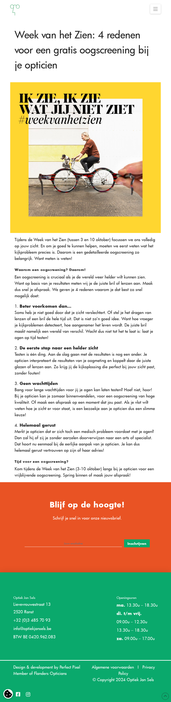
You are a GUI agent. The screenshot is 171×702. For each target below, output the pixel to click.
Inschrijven (136, 543)
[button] (155, 9)
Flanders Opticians (50, 673)
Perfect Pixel (70, 667)
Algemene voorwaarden (113, 667)
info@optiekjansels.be (32, 628)
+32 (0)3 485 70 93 (31, 620)
